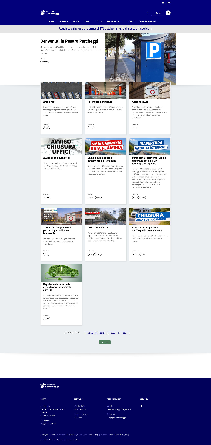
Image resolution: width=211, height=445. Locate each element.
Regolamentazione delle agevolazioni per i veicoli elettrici (57, 287)
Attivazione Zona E (98, 227)
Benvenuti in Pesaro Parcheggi (69, 41)
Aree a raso (49, 102)
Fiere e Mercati (113, 21)
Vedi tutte (104, 342)
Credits (75, 440)
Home (51, 21)
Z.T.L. (98, 21)
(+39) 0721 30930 (48, 423)
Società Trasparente (147, 21)
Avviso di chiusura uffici (56, 158)
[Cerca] (168, 12)
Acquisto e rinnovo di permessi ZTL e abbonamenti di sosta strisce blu (104, 28)
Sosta (86, 21)
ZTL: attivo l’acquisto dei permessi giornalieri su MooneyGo (57, 230)
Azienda (63, 21)
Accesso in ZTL (140, 102)
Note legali (44, 434)
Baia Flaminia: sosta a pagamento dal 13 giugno (102, 159)
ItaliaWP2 (92, 434)
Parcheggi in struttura (100, 102)
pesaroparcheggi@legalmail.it (119, 409)
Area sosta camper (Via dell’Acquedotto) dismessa (147, 228)
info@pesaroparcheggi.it (117, 417)
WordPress (71, 434)
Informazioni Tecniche (64, 440)
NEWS (76, 21)
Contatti (130, 21)
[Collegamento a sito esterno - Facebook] (147, 13)
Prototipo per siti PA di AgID (117, 434)
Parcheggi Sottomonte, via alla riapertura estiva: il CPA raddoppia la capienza (149, 160)
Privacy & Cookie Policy (47, 440)
